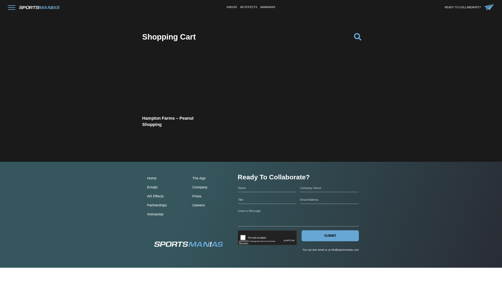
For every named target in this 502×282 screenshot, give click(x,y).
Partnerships (157, 205)
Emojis (152, 187)
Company (199, 187)
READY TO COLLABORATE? (463, 7)
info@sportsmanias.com (345, 249)
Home (151, 178)
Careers (198, 205)
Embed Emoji (175, 106)
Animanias (155, 214)
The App (199, 178)
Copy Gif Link (177, 96)
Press (196, 196)
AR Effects (155, 196)
